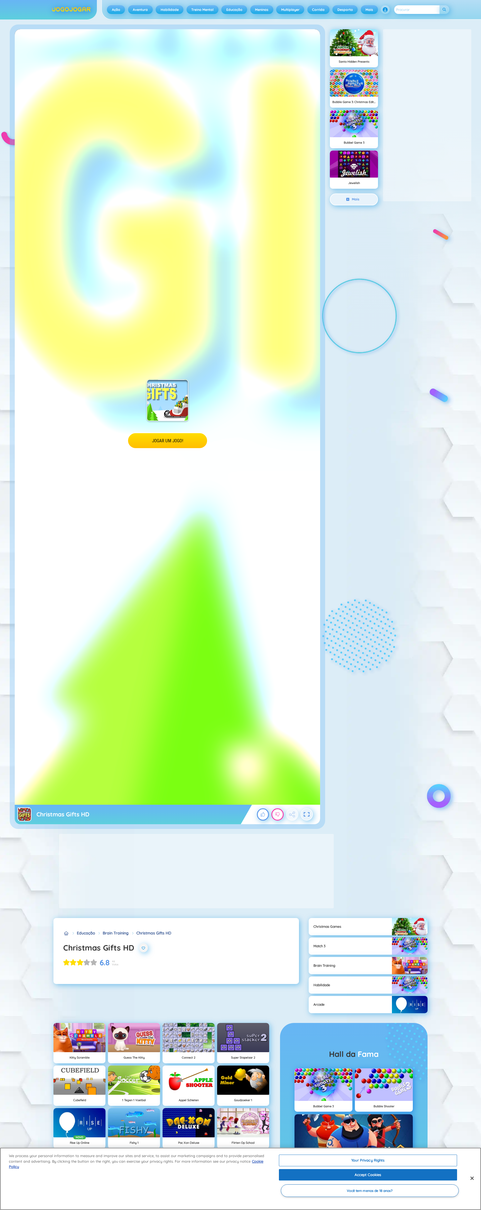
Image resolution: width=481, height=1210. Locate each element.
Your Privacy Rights (367, 1160)
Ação (116, 10)
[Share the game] (292, 814)
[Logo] (71, 9)
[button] (385, 9)
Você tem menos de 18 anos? (369, 1191)
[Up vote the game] (263, 814)
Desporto (345, 10)
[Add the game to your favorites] (143, 947)
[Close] (472, 1178)
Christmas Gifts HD (153, 933)
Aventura (140, 10)
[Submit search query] (444, 9)
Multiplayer (290, 10)
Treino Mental (202, 10)
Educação (234, 10)
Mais (369, 10)
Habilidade (170, 10)
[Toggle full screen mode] (307, 814)
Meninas (261, 10)
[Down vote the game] (277, 814)
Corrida (318, 10)
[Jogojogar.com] (66, 933)
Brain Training (116, 933)
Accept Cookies (368, 1174)
